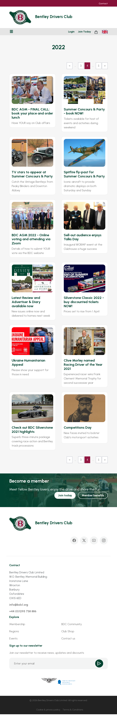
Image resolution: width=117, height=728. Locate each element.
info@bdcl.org (18, 604)
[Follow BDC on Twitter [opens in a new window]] (84, 540)
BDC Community (71, 624)
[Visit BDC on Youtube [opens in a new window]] (94, 540)
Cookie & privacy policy (48, 709)
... (75, 65)
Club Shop (67, 631)
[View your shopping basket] (96, 32)
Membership (17, 624)
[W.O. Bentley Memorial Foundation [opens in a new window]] (67, 682)
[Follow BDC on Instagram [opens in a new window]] (104, 540)
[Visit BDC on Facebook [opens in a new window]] (74, 540)
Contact (103, 3)
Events (13, 638)
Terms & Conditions (72, 709)
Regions (14, 631)
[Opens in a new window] (49, 682)
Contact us (68, 638)
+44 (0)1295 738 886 (22, 611)
